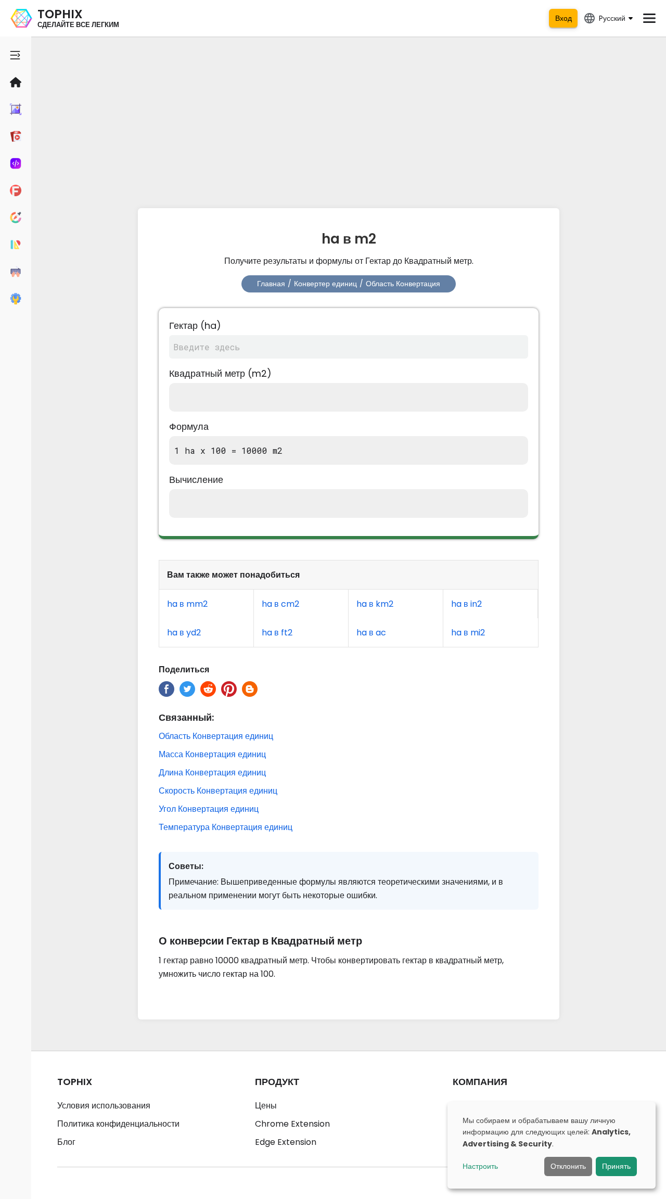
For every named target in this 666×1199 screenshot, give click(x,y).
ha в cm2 (280, 604)
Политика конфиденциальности (118, 1124)
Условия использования (103, 1106)
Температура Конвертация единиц (225, 827)
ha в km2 (374, 604)
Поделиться (184, 669)
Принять (616, 1166)
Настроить (480, 1166)
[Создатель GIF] (15, 136)
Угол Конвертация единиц (209, 809)
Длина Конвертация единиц (212, 773)
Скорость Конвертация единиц (218, 791)
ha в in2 (466, 604)
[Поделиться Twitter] (187, 689)
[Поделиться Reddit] (208, 689)
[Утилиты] (15, 298)
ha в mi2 (468, 633)
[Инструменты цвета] (15, 217)
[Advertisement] (348, 120)
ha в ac (371, 633)
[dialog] (551, 1145)
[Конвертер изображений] (15, 109)
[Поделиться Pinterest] (229, 689)
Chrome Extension (292, 1124)
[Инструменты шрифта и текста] (15, 190)
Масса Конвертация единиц (212, 754)
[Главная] (15, 82)
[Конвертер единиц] (15, 244)
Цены (266, 1106)
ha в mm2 (187, 604)
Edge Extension (285, 1142)
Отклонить (568, 1166)
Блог (66, 1142)
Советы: (186, 866)
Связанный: (186, 717)
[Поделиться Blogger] (250, 689)
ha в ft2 (277, 633)
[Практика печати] (15, 271)
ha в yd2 (184, 633)
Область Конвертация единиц (216, 736)
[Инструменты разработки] (15, 163)
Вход (563, 18)
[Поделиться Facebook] (166, 689)
